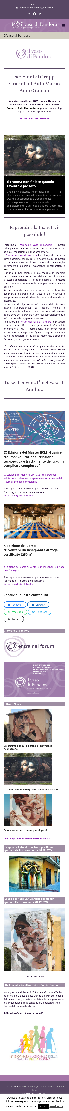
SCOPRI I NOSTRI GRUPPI (34, 118)
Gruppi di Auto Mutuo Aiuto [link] (22, 108)
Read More (56, 1106)
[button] (63, 25)
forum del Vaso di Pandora (36, 244)
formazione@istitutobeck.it (19, 495)
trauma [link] (55, 191)
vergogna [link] (9, 269)
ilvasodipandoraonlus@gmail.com (36, 7)
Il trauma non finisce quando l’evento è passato (30, 183)
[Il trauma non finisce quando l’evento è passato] (35, 155)
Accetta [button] (43, 1106)
